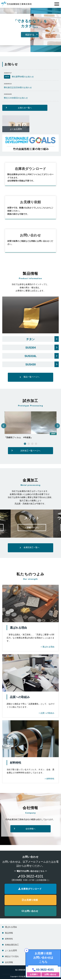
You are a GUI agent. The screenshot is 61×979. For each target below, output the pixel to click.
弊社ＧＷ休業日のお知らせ (16, 98)
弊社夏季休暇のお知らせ (19, 77)
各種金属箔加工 (12, 945)
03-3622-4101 (45, 969)
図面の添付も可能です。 (18, 214)
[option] (30, 425)
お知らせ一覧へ (25, 108)
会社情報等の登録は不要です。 (21, 181)
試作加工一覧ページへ (30, 450)
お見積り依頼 (31, 900)
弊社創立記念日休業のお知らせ (18, 87)
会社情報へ (30, 829)
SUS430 (30, 364)
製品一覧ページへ (31, 377)
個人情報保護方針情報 (23, 970)
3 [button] (32, 444)
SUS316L (31, 356)
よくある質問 (16, 129)
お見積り (34, 974)
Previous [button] (3, 425)
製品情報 (12, 39)
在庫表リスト (34, 39)
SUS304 (30, 347)
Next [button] (57, 425)
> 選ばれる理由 (47, 647)
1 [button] (25, 444)
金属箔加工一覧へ (31, 547)
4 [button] (36, 444)
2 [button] (29, 444)
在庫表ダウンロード (30, 169)
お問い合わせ (31, 911)
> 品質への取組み (46, 713)
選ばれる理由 (11, 927)
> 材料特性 (49, 779)
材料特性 (9, 939)
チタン (30, 339)
